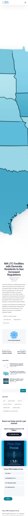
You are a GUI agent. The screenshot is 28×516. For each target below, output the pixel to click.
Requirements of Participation (10, 411)
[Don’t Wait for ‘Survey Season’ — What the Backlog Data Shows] (6, 373)
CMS (4, 400)
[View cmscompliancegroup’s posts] (14, 335)
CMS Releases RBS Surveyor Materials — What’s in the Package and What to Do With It (17, 379)
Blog (12, 280)
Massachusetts (17, 319)
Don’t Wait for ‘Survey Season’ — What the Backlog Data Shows (18, 372)
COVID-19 (20, 400)
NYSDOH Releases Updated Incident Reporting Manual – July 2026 (17, 364)
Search (23, 390)
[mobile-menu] (24, 2)
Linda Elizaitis (18, 404)
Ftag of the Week (7, 404)
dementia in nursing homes (9, 316)
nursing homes (16, 407)
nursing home (6, 407)
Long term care (7, 319)
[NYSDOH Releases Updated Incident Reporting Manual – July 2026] (6, 366)
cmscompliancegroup (14, 277)
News (15, 280)
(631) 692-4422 (15, 434)
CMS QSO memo (11, 400)
